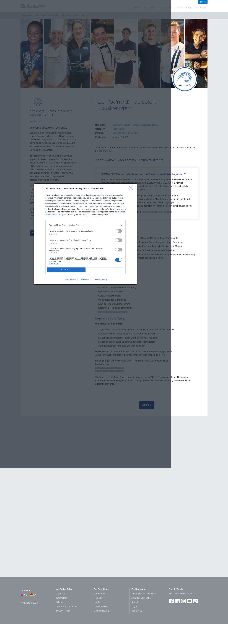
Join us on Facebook (171, 601)
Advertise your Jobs (141, 598)
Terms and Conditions (66, 606)
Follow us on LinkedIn (177, 601)
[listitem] (85, 225)
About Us (60, 593)
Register (98, 598)
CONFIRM (66, 270)
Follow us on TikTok (195, 601)
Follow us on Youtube (189, 601)
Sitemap (60, 602)
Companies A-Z (101, 611)
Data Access (85, 279)
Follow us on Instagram (183, 601)
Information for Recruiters (143, 593)
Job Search (99, 593)
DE (34, 595)
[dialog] (85, 234)
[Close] (131, 188)
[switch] (118, 231)
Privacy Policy (101, 279)
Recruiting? (200, 7)
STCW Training (183, 7)
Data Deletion (70, 279)
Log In (203, 2)
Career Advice (101, 606)
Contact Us (61, 598)
